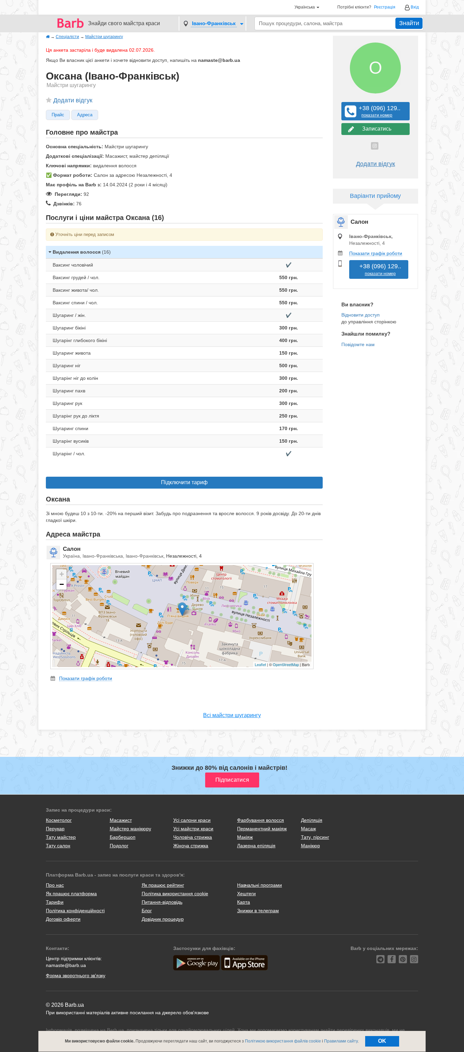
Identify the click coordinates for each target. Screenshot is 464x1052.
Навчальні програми (259, 885)
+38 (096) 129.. (377, 111)
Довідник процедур (163, 919)
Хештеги (246, 893)
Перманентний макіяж (262, 828)
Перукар (55, 828)
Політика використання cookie (175, 893)
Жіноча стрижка (190, 845)
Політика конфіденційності (75, 910)
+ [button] (61, 574)
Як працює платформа (71, 893)
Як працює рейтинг (163, 885)
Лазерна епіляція (256, 845)
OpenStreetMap (286, 664)
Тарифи (55, 902)
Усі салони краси (192, 820)
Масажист (121, 820)
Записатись (375, 129)
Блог (147, 910)
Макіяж (245, 837)
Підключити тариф (184, 482)
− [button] (61, 584)
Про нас (55, 885)
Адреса (84, 115)
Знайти (409, 23)
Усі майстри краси (193, 828)
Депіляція (311, 820)
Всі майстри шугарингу (232, 715)
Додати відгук (72, 100)
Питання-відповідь (162, 902)
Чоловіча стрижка (192, 837)
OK (382, 1041)
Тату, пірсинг (315, 837)
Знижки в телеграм (258, 910)
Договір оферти (63, 919)
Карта (243, 902)
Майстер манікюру (130, 828)
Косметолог (59, 820)
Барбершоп (123, 837)
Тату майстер (61, 837)
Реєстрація (384, 7)
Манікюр (310, 845)
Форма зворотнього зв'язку (75, 975)
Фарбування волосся (260, 820)
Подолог (119, 845)
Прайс (58, 115)
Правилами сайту (341, 1041)
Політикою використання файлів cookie (283, 1041)
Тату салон (58, 845)
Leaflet (260, 664)
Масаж (308, 828)
